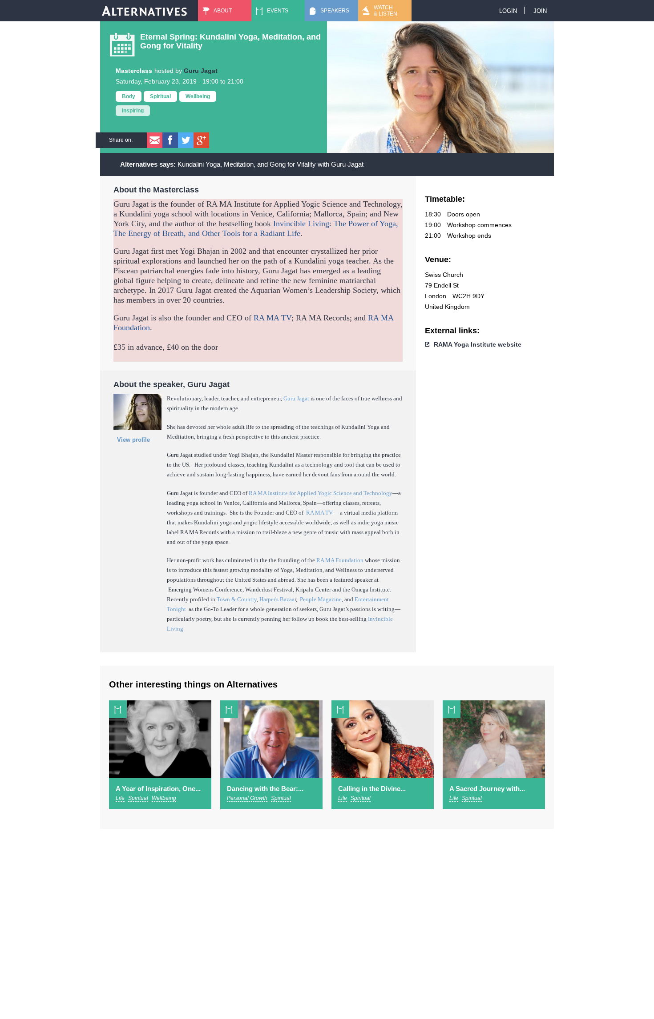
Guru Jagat (201, 70)
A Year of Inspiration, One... (158, 788)
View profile (133, 439)
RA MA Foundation (339, 560)
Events (277, 11)
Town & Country (237, 599)
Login (508, 11)
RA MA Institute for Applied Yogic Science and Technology (320, 493)
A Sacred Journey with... (487, 788)
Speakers (334, 11)
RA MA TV (272, 317)
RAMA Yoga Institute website (477, 344)
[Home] (144, 10)
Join (540, 11)
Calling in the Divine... (372, 788)
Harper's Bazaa (277, 599)
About (223, 11)
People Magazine (321, 599)
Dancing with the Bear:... (265, 788)
